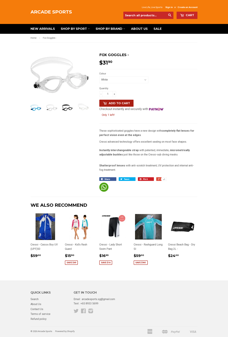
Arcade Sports (51, 12)
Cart (189, 15)
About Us (139, 29)
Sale (158, 29)
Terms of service (40, 314)
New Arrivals (43, 29)
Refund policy (39, 319)
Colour (102, 73)
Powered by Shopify (65, 331)
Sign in (169, 7)
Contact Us (37, 309)
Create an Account (187, 7)
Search (35, 299)
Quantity (103, 88)
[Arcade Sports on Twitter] (76, 312)
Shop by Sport (74, 29)
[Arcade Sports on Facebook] (83, 312)
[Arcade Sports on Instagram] (90, 312)
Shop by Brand (109, 29)
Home (33, 38)
